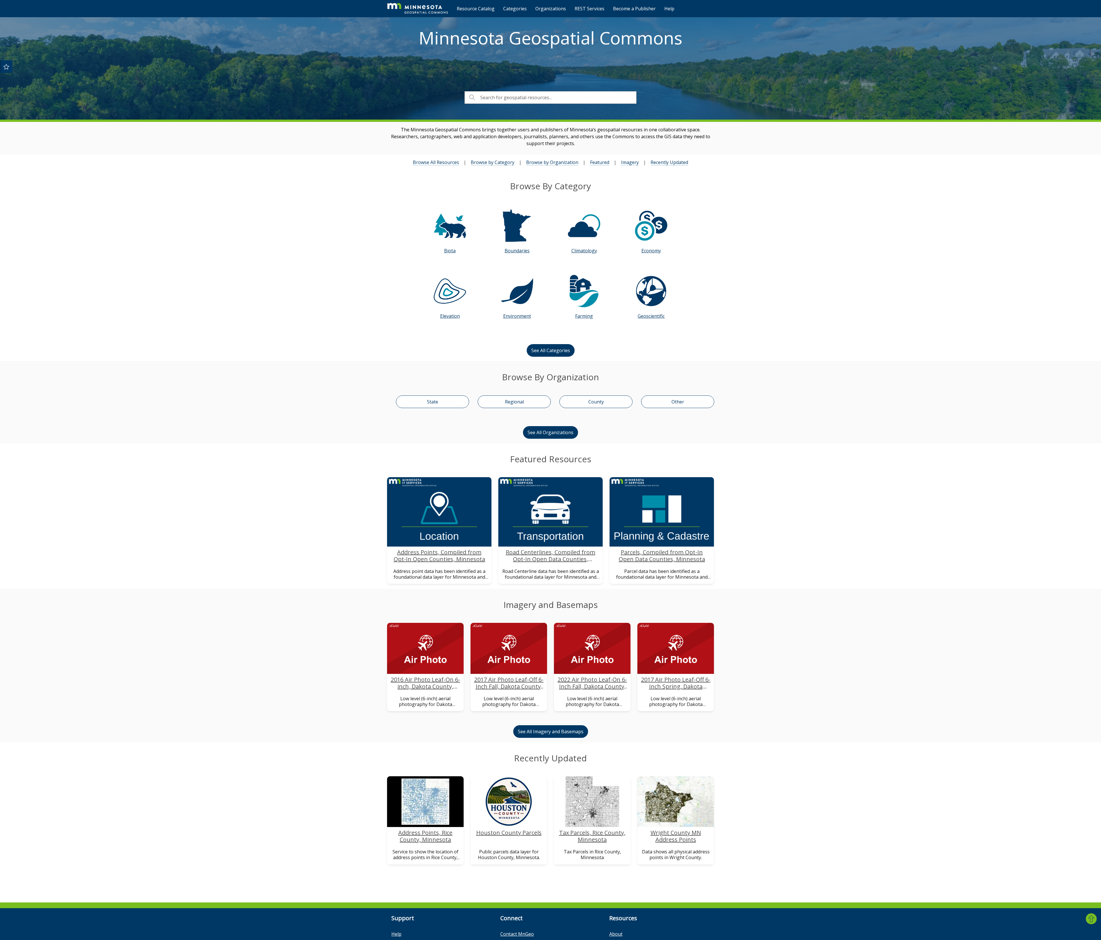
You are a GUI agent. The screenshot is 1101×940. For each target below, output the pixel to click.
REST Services (589, 8)
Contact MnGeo (517, 934)
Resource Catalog (476, 8)
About (615, 934)
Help (669, 8)
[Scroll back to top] (1091, 918)
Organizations (550, 8)
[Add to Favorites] (6, 66)
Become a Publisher (634, 8)
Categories (515, 8)
